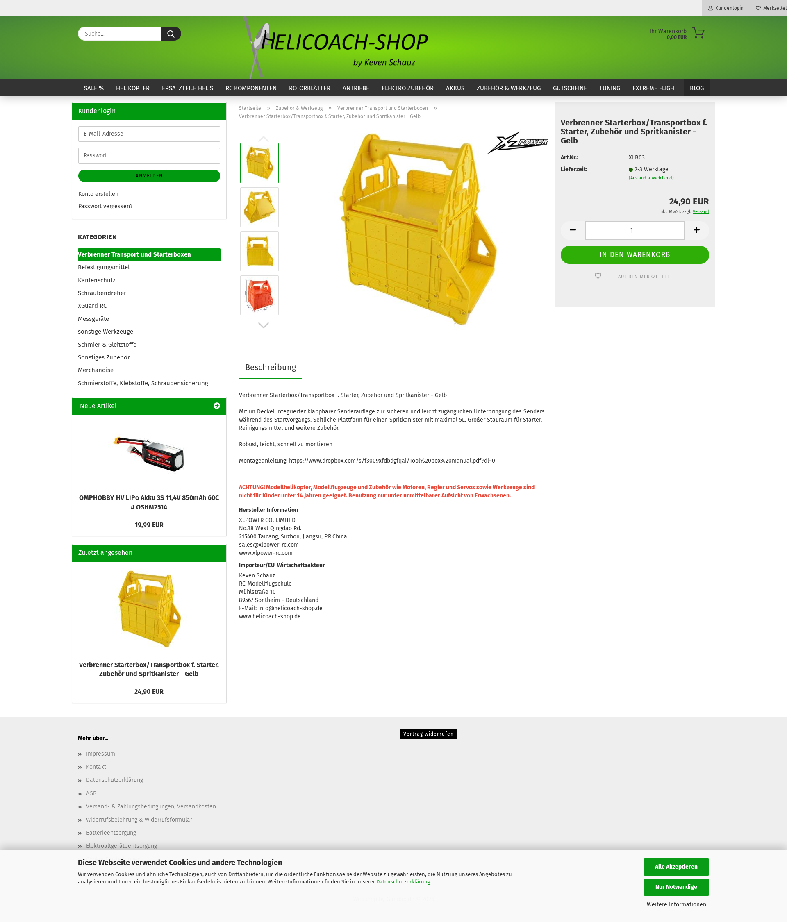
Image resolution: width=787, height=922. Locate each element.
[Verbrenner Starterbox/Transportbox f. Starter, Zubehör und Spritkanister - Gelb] (417, 228)
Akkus (455, 88)
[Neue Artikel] (217, 406)
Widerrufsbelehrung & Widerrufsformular (139, 819)
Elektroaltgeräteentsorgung (121, 846)
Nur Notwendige (676, 886)
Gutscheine (570, 88)
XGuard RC (92, 305)
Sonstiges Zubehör (104, 357)
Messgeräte (93, 318)
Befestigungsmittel (104, 267)
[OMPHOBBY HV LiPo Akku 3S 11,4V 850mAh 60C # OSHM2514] (149, 452)
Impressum (100, 753)
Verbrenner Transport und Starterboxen (134, 254)
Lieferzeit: (574, 169)
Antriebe (356, 88)
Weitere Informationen (676, 904)
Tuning (609, 88)
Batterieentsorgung (111, 832)
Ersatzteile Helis (187, 88)
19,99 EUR (149, 525)
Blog (697, 88)
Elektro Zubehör (408, 88)
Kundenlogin (728, 8)
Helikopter (133, 88)
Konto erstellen (98, 194)
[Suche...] (171, 34)
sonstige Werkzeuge (105, 331)
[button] (263, 325)
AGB (91, 793)
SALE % (94, 88)
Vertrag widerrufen (428, 734)
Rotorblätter (309, 88)
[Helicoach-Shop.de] (334, 47)
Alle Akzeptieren (676, 866)
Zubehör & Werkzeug (509, 88)
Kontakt (96, 766)
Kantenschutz (97, 280)
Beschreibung (270, 367)
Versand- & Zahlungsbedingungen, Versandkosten (151, 806)
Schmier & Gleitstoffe (107, 344)
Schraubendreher (102, 293)
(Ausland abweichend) (651, 178)
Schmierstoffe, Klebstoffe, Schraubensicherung (143, 383)
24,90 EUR (149, 691)
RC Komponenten (251, 88)
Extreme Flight (655, 88)
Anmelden (149, 176)
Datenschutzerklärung (403, 882)
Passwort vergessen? (105, 206)
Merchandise (96, 370)
